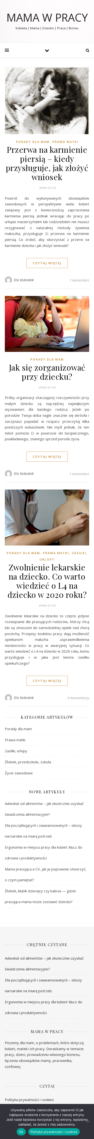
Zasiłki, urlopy (16, 750)
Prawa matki (65, 142)
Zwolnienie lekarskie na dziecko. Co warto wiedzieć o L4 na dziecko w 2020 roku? (47, 581)
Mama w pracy (47, 17)
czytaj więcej (47, 263)
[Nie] (88, 1121)
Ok (21, 1132)
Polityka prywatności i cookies (29, 1099)
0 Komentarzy (78, 697)
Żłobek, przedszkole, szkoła (28, 761)
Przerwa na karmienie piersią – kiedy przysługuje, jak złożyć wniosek (47, 163)
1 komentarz (79, 280)
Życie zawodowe (19, 773)
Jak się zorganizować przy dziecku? (47, 372)
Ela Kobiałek (24, 280)
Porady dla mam (32, 142)
